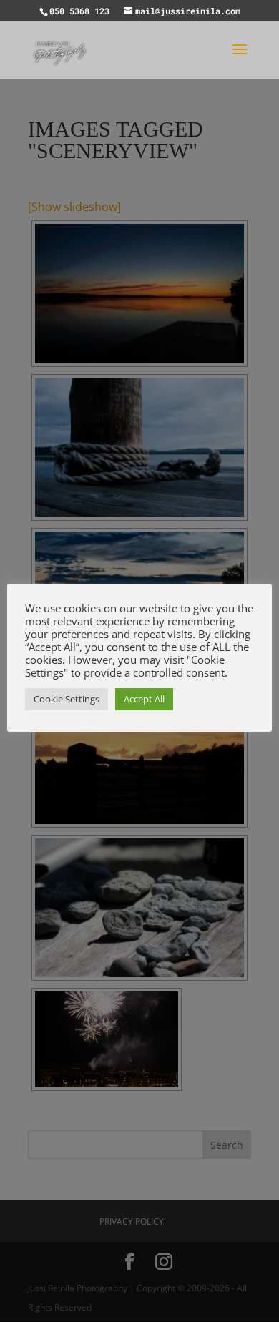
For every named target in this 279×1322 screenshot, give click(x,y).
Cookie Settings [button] (66, 698)
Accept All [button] (144, 698)
